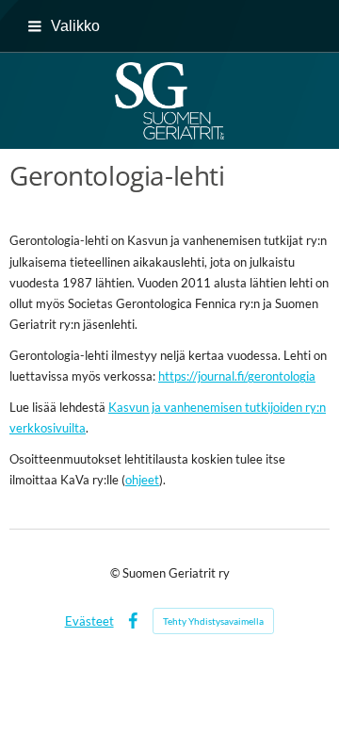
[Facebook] (132, 620)
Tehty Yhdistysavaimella (213, 621)
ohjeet (142, 479)
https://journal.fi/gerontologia (236, 376)
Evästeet (89, 621)
